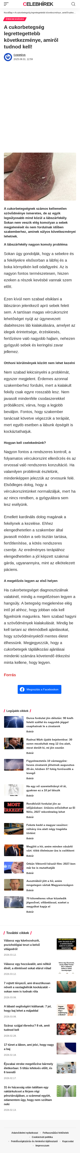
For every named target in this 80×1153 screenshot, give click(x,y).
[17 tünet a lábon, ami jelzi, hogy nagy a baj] (66, 1048)
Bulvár (30, 731)
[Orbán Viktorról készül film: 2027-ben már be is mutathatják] (13, 867)
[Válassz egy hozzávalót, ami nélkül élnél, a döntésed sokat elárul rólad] (66, 967)
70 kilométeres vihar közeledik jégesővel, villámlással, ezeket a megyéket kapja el (47, 902)
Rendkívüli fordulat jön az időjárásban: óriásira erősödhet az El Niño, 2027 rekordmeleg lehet (50, 807)
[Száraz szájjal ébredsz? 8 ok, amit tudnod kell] (66, 1029)
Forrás (10, 675)
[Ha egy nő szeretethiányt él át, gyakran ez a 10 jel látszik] (13, 790)
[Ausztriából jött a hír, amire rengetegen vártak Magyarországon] (13, 885)
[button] (7, 4)
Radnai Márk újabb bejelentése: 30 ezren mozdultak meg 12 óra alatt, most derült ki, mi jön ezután (49, 743)
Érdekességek (15, 19)
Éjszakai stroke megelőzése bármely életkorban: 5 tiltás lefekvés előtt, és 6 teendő (28, 1068)
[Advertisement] (40, 111)
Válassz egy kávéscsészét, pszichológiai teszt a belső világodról (22, 945)
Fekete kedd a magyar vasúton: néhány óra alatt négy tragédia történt (47, 829)
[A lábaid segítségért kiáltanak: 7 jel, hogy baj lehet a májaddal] (66, 1010)
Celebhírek (38, 4)
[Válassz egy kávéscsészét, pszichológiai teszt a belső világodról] (66, 944)
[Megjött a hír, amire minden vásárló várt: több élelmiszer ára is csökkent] (13, 850)
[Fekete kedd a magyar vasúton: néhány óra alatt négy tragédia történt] (13, 829)
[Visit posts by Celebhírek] (8, 57)
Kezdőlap (8, 12)
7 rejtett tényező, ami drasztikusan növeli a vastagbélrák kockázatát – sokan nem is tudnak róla (27, 987)
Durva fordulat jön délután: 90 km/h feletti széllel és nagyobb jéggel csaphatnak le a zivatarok (49, 722)
